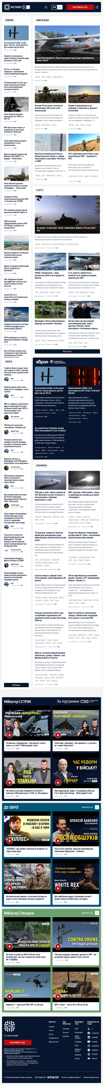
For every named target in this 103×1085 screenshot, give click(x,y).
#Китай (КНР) (55, 559)
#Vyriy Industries (87, 412)
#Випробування (73, 557)
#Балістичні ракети (74, 520)
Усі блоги (16, 685)
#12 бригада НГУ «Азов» (58, 244)
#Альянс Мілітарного (74, 415)
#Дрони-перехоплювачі (75, 418)
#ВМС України (84, 520)
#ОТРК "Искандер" (74, 523)
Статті (51, 1030)
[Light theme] (24, 7)
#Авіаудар (38, 597)
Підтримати (78, 7)
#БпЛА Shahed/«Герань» (75, 600)
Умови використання (91, 1077)
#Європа (49, 77)
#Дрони (89, 125)
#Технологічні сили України (42, 413)
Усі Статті (67, 351)
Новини (51, 1027)
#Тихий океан (38, 565)
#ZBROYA (51, 410)
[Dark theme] (27, 7)
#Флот (42, 519)
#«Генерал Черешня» (40, 447)
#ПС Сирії (46, 600)
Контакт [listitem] (66, 1032)
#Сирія (57, 600)
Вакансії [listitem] (66, 1036)
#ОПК (62, 410)
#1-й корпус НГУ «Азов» (73, 244)
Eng (59, 7)
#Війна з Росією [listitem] (78, 1050)
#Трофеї (81, 560)
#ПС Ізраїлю (38, 600)
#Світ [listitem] (77, 1046)
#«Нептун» (71, 517)
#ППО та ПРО (59, 677)
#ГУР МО (96, 600)
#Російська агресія (52, 340)
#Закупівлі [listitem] (79, 1032)
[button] (96, 7)
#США (37, 519)
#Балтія (62, 340)
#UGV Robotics (53, 674)
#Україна (37, 77)
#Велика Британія (58, 77)
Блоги (51, 1034)
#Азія (36, 559)
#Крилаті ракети (94, 520)
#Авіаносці (38, 516)
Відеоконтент (54, 1042)
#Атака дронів (72, 635)
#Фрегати (54, 680)
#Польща (48, 643)
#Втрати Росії (94, 176)
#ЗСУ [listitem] (77, 1029)
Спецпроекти (54, 1038)
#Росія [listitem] (77, 1059)
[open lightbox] (27, 723)
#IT (63, 447)
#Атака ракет (86, 517)
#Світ (43, 77)
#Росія (54, 125)
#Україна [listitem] (78, 1042)
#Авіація (45, 597)
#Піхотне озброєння (84, 557)
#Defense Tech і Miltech (41, 410)
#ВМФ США (56, 516)
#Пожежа (71, 638)
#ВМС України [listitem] (77, 1037)
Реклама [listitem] (66, 1029)
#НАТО (53, 677)
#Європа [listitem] (78, 1055)
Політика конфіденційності (71, 1077)
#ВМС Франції (39, 677)
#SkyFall (37, 450)
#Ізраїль (61, 597)
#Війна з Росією (46, 125)
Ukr (54, 7)
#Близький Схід (47, 516)
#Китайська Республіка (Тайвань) (44, 562)
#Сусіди (59, 643)
